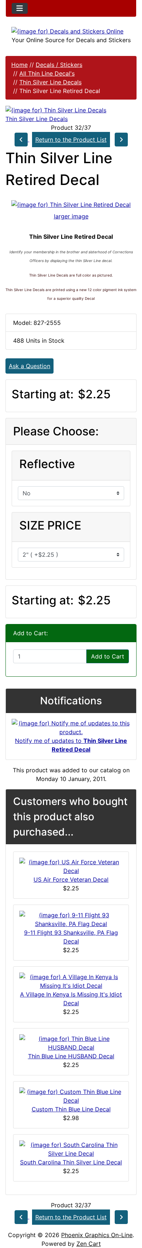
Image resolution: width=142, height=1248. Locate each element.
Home (19, 64)
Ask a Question (29, 366)
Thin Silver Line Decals (50, 82)
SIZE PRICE (50, 525)
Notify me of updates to (71, 745)
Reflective (47, 464)
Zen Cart (88, 1243)
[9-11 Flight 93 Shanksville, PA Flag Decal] (71, 918)
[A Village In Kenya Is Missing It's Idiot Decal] (71, 980)
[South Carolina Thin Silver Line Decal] (71, 1148)
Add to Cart (107, 656)
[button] (128, 1212)
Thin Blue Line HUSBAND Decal (71, 1056)
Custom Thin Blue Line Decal (71, 1109)
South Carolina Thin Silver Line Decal (71, 1162)
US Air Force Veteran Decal (71, 879)
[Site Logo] (71, 31)
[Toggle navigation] (20, 8)
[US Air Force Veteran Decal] (71, 865)
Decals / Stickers (59, 64)
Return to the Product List (71, 139)
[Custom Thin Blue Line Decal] (71, 1095)
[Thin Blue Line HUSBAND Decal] (71, 1042)
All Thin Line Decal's (47, 73)
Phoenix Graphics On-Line (97, 1235)
